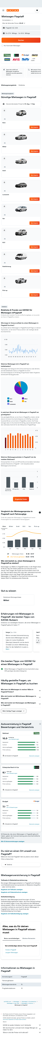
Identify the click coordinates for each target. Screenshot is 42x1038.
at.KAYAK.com (7, 1001)
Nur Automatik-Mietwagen (12, 45)
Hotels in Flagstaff (10, 950)
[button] (3, 10)
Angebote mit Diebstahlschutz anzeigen (14, 892)
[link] (21, 499)
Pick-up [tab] (36, 526)
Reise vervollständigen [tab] (11, 938)
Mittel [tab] (11, 526)
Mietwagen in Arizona (27, 1003)
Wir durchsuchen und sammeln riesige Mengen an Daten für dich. (20, 1029)
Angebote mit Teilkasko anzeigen (12, 889)
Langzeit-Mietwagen (11, 952)
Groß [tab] (17, 526)
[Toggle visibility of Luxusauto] (11, 404)
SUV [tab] (24, 526)
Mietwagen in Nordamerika (29, 1001)
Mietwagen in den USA (13, 1003)
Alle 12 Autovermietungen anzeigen (12, 841)
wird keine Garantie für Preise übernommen (14, 1019)
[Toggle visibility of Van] (24, 401)
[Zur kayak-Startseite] (13, 10)
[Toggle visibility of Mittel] (24, 398)
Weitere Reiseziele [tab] (28, 938)
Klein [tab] (4, 526)
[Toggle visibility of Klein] (10, 401)
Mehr (7, 649)
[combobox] (8, 20)
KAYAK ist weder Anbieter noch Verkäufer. (17, 1025)
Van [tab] (30, 526)
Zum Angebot (34, 127)
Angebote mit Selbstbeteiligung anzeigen (14, 914)
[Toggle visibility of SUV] (9, 398)
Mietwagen (16, 1001)
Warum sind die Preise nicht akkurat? (15, 1032)
